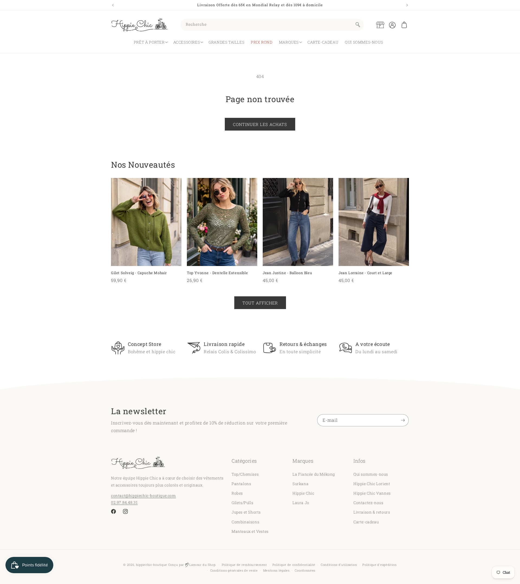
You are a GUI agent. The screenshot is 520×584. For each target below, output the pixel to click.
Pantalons (241, 483)
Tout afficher (260, 303)
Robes (237, 492)
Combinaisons (245, 521)
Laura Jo (300, 502)
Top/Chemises (245, 473)
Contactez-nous (368, 502)
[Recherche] (358, 25)
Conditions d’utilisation (339, 565)
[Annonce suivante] (407, 5)
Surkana (300, 483)
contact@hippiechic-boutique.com (143, 495)
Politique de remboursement (244, 565)
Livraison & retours (371, 512)
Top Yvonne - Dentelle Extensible (217, 273)
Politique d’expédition (379, 565)
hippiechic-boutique (151, 565)
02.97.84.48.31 (124, 502)
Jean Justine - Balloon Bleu (287, 273)
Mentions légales (276, 570)
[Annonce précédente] (113, 5)
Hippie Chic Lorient (371, 483)
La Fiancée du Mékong (313, 473)
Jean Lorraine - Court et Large (365, 273)
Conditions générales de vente (234, 570)
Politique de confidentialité (294, 565)
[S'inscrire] (403, 420)
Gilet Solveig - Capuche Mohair (139, 273)
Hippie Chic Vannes (372, 492)
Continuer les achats (260, 124)
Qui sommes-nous (370, 473)
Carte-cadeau (366, 521)
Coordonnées (305, 570)
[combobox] (272, 25)
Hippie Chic (303, 492)
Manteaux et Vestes (250, 531)
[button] (404, 25)
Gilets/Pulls (242, 502)
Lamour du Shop (202, 565)
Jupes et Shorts (246, 512)
